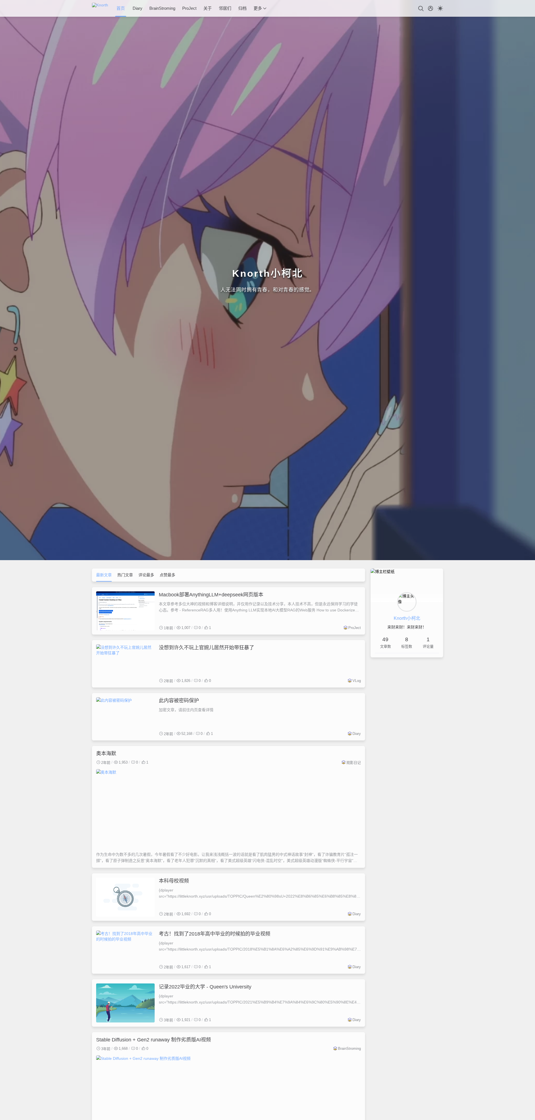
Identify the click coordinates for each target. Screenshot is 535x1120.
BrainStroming (162, 8)
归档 (242, 8)
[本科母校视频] (125, 897)
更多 (258, 8)
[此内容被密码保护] (125, 716)
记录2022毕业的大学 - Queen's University (205, 987)
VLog (356, 681)
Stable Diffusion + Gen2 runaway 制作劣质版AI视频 (153, 1040)
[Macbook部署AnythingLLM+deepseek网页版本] (125, 610)
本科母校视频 (174, 881)
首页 (120, 8)
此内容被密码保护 (179, 700)
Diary (137, 8)
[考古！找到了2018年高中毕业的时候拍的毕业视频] (125, 950)
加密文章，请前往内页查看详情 (186, 710)
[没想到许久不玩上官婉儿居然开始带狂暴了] (125, 663)
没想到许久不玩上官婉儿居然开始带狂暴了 (206, 647)
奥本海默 (106, 753)
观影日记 (353, 763)
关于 (207, 8)
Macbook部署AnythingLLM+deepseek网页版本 (211, 594)
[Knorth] (102, 8)
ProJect (189, 8)
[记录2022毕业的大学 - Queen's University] (125, 1002)
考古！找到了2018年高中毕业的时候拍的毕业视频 (214, 934)
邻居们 (225, 8)
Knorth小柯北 (407, 618)
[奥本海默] (228, 808)
